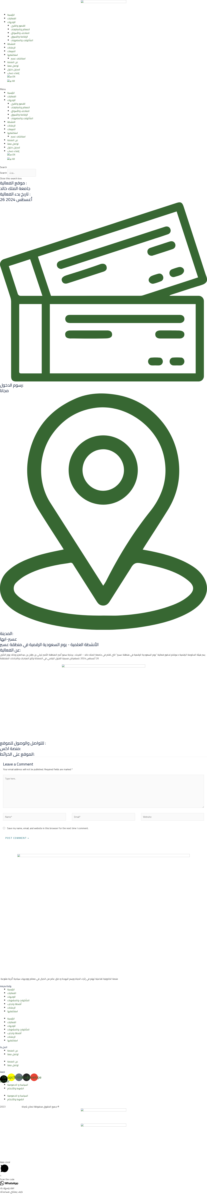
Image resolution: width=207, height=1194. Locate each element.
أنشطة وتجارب (14, 1004)
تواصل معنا (13, 65)
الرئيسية (11, 14)
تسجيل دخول (13, 69)
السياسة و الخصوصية (17, 1084)
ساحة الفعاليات (13, 1106)
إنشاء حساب (13, 73)
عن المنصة (12, 62)
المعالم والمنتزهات (20, 29)
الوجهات (11, 22)
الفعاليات (11, 18)
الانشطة (11, 44)
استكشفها (12, 55)
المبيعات (11, 51)
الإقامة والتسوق (19, 36)
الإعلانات (11, 47)
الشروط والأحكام (15, 1088)
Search (3, 172)
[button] (103, 89)
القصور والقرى (18, 25)
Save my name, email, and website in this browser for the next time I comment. (47, 828)
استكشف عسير (18, 58)
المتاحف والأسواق (20, 33)
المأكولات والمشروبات (22, 40)
